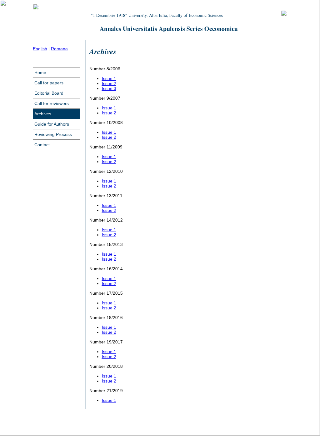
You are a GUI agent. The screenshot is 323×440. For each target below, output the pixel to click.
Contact (42, 144)
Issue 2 (109, 83)
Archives (42, 113)
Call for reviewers (51, 103)
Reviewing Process (53, 134)
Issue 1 (109, 78)
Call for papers (48, 82)
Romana (59, 48)
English (40, 48)
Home (40, 72)
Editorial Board (48, 93)
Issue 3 (109, 88)
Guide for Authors (51, 124)
